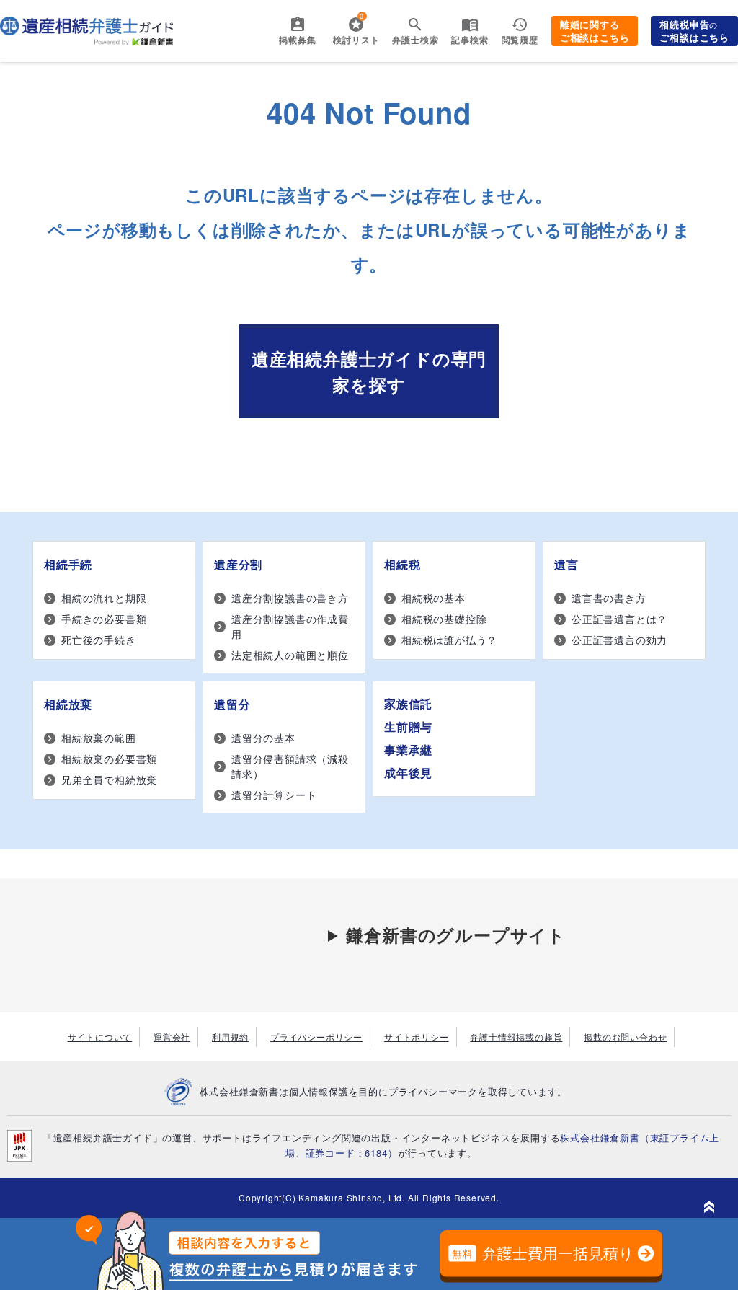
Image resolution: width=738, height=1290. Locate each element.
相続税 (402, 564)
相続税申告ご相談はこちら (694, 31)
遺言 (566, 564)
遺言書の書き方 (609, 598)
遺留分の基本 (263, 737)
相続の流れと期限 (103, 598)
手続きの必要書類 (103, 618)
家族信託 (408, 703)
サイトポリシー (416, 1036)
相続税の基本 (433, 598)
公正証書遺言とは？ (619, 618)
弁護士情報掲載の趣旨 (516, 1036)
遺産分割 (238, 564)
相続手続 (68, 564)
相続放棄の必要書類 (109, 758)
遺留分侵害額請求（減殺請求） (290, 766)
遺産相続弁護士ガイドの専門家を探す (369, 371)
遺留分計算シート (273, 794)
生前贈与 (408, 726)
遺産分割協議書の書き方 (290, 598)
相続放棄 (68, 704)
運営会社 (172, 1036)
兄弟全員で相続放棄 (109, 779)
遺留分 (232, 704)
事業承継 (408, 749)
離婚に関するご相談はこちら (595, 31)
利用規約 (230, 1036)
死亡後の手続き (98, 639)
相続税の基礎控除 (443, 618)
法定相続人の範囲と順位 (290, 655)
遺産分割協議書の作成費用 (290, 626)
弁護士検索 (415, 39)
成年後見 (408, 772)
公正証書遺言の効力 (619, 639)
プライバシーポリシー (316, 1036)
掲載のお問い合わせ (625, 1036)
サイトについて (100, 1036)
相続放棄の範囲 (98, 737)
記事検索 (469, 39)
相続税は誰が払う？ (449, 639)
